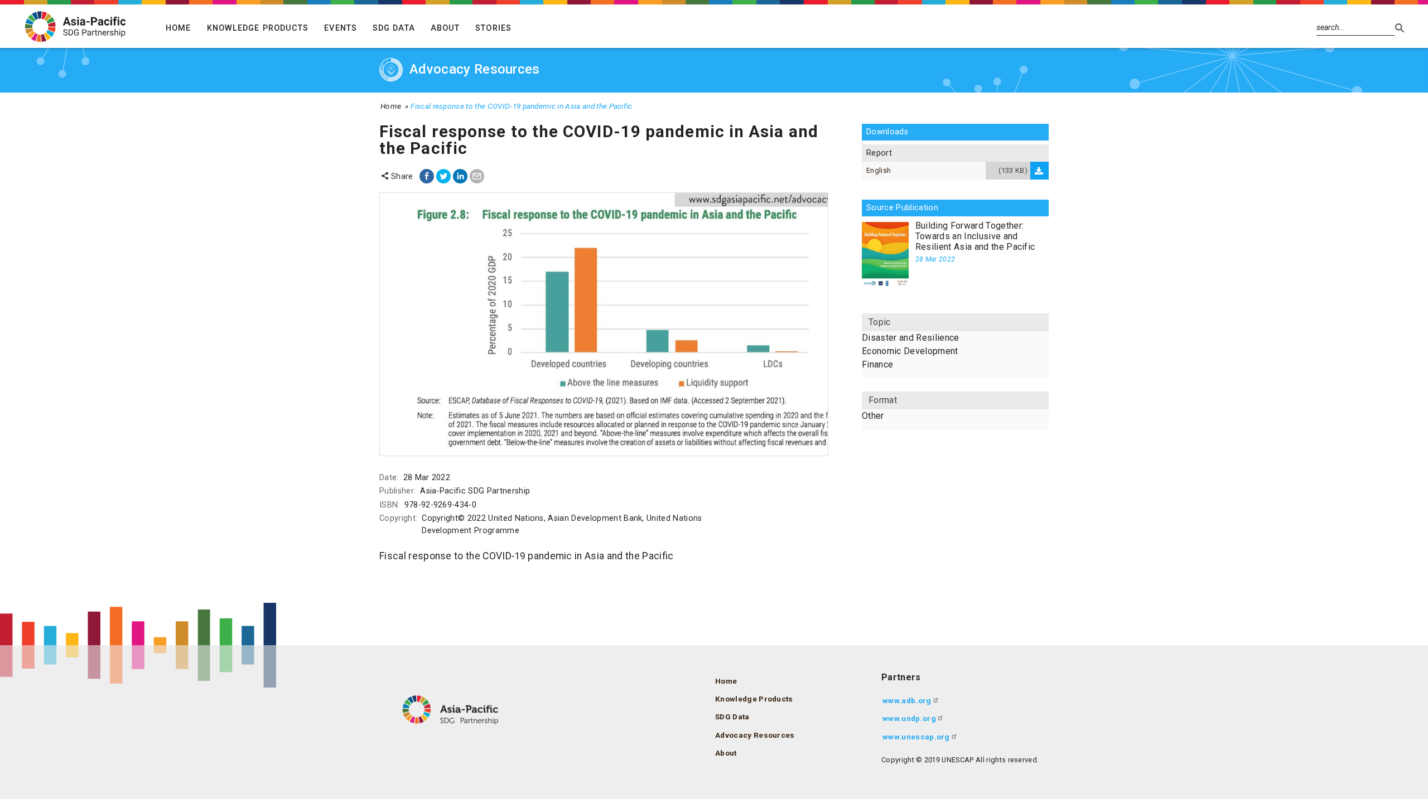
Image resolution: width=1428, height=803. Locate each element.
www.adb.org (907, 700)
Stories (493, 28)
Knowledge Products (258, 28)
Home (178, 28)
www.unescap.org (916, 736)
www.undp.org (909, 718)
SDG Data (394, 28)
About (445, 28)
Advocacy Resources (755, 735)
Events (340, 28)
